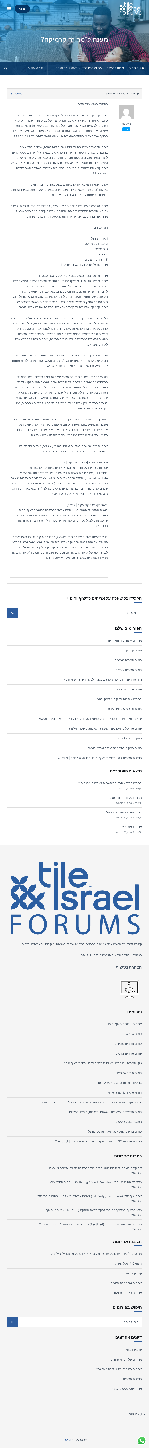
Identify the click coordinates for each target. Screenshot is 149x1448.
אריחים (35, 944)
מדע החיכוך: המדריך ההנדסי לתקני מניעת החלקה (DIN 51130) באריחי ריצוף (94, 1210)
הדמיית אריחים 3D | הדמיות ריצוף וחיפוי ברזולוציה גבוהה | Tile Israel (98, 758)
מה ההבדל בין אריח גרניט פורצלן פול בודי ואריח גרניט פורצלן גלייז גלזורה (96, 1254)
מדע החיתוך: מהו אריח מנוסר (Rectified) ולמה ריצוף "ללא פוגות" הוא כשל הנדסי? (90, 1224)
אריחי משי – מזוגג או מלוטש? (124, 812)
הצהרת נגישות (129, 967)
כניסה (22, 8)
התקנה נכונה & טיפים (129, 738)
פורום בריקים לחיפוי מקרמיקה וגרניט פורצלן (115, 748)
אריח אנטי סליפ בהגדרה (126, 1389)
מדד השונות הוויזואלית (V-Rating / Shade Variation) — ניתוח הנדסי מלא (95, 1182)
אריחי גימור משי (132, 827)
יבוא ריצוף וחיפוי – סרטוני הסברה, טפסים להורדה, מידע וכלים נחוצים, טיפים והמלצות (89, 719)
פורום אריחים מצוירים (128, 660)
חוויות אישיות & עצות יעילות (125, 709)
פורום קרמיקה (115, 68)
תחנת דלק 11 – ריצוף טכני (126, 798)
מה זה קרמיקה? (92, 68)
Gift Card (135, 1414)
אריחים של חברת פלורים (126, 1283)
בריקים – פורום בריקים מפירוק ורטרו (119, 699)
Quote (18, 93)
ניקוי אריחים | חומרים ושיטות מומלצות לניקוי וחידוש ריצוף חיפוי (103, 679)
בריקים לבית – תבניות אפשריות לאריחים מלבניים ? (110, 783)
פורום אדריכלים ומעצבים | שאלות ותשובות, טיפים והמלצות (105, 728)
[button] (9, 8)
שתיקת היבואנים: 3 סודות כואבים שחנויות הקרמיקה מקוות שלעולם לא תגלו (95, 1168)
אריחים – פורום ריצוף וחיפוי (125, 640)
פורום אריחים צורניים (129, 670)
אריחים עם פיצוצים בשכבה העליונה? (119, 1369)
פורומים (133, 68)
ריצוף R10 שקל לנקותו (128, 1263)
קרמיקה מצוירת (132, 1273)
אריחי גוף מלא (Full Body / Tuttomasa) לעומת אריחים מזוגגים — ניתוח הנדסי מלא (89, 1196)
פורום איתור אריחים (129, 689)
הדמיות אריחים (132, 1379)
